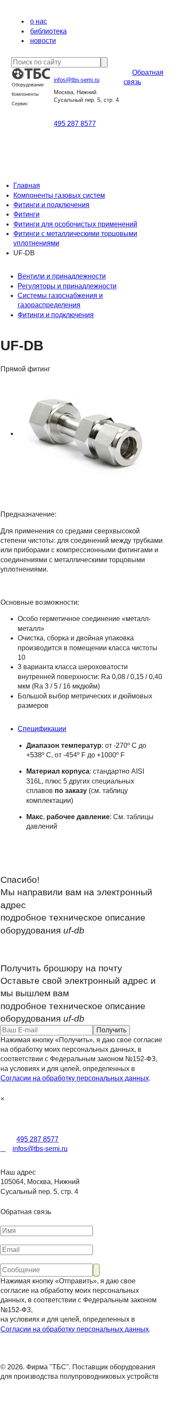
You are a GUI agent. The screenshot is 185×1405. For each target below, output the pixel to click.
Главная (26, 185)
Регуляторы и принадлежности (67, 286)
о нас (38, 21)
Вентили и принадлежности (62, 276)
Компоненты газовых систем (59, 195)
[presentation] (91, 729)
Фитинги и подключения (51, 204)
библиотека (48, 31)
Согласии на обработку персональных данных (74, 1078)
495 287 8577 (75, 123)
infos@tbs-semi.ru (76, 80)
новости (43, 40)
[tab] (91, 729)
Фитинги (26, 214)
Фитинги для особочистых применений (75, 224)
